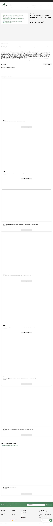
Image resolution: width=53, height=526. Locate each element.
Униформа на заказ (24, 0)
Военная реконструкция (15, 7)
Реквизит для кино (31, 0)
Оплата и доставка (17, 0)
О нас (12, 0)
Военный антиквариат (28, 7)
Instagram (24, 514)
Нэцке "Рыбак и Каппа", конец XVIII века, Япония (10, 487)
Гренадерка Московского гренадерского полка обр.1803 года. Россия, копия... (14, 121)
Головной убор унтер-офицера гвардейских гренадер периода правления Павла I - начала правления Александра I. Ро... (20, 224)
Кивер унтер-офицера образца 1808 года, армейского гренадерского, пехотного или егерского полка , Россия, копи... (20, 378)
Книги (22, 7)
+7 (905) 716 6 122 (43, 512)
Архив (41, 7)
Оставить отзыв (47, 64)
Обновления (36, 7)
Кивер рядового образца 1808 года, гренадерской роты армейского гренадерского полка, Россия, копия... (18, 429)
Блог (36, 0)
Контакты (40, 0)
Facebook (24, 512)
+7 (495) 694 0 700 (43, 510)
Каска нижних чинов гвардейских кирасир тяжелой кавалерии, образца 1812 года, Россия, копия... (17, 275)
